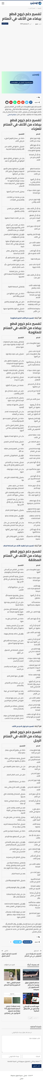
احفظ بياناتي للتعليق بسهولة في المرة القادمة (23, 1061)
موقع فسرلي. (11, 114)
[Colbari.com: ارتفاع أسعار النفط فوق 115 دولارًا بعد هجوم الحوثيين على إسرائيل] (12, 998)
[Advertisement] (21, 47)
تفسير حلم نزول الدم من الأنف (23, 726)
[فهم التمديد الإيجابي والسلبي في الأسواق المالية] (31, 998)
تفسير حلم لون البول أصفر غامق (9, 955)
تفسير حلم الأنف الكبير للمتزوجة (22, 318)
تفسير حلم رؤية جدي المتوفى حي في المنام (33, 955)
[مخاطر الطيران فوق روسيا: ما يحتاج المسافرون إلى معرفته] (31, 974)
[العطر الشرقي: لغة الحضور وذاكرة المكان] (12, 974)
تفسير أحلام (5, 24)
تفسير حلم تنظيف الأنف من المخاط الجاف (18, 545)
